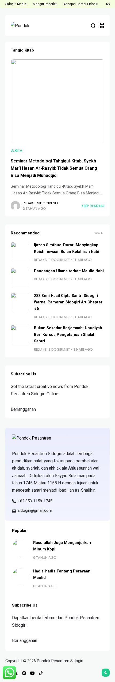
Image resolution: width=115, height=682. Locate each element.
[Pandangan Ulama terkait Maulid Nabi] (20, 277)
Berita (16, 150)
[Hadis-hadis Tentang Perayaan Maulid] (20, 576)
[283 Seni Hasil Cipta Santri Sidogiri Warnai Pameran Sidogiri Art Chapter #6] (20, 302)
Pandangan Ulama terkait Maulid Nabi (69, 271)
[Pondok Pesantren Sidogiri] (27, 25)
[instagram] (24, 673)
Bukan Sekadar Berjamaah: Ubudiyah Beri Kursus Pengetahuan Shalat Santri (68, 334)
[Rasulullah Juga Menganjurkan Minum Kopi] (20, 548)
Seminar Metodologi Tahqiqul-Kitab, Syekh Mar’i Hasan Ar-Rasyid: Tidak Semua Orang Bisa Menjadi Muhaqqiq (54, 168)
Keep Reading (93, 206)
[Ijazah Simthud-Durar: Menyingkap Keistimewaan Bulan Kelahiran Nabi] (20, 251)
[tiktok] (41, 673)
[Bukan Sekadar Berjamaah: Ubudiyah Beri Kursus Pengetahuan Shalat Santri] (20, 334)
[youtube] (32, 673)
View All (99, 233)
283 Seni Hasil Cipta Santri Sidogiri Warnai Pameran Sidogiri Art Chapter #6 (68, 302)
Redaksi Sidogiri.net (41, 203)
